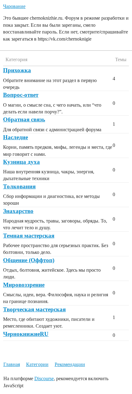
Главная (11, 364)
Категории (37, 364)
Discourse (44, 378)
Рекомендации (70, 364)
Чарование (14, 6)
